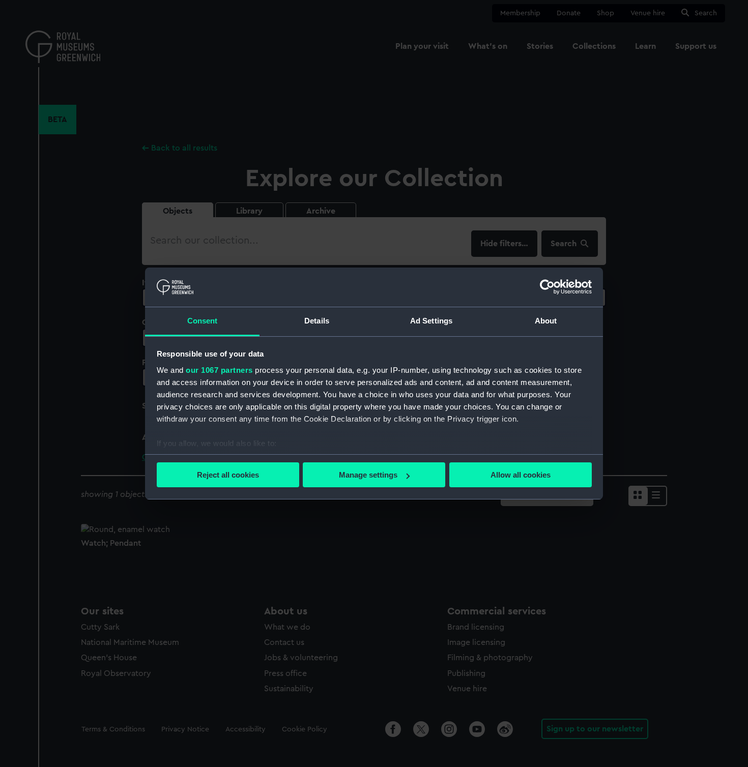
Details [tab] (316, 320)
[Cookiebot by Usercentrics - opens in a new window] (547, 286)
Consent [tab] (202, 320)
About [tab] (546, 320)
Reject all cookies (228, 474)
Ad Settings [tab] (431, 320)
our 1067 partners (219, 370)
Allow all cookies (521, 474)
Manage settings (368, 474)
